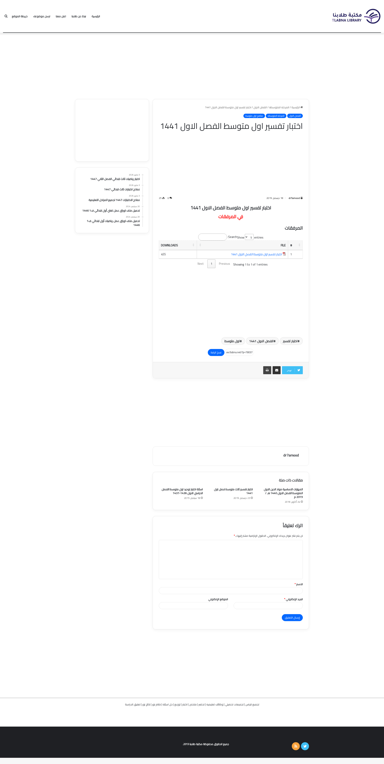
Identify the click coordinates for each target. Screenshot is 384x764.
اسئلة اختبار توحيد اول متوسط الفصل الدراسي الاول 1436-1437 (182, 491)
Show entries (250, 237)
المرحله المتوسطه (279, 107)
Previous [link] (224, 264)
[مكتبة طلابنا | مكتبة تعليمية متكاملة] (356, 16)
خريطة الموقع (20, 16)
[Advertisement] (192, 65)
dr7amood (294, 198)
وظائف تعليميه (214, 704)
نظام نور (156, 704)
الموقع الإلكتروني (218, 599)
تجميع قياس (252, 704)
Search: (232, 237)
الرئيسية (96, 16)
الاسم (299, 584)
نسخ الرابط (216, 352)
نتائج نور (146, 704)
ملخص (193, 704)
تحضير (201, 704)
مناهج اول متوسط (254, 116)
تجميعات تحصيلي (234, 704)
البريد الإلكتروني (293, 599)
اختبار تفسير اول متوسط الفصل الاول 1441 (256, 254)
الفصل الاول (260, 107)
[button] (299, 245)
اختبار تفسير (290, 341)
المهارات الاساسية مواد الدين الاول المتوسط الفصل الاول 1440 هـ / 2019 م (283, 493)
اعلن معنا (61, 16)
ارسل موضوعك (41, 16)
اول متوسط (232, 341)
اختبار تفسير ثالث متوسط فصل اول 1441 (233, 491)
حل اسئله (168, 704)
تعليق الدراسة (132, 704)
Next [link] (201, 264)
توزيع (177, 704)
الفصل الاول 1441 (261, 341)
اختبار (184, 704)
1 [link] (211, 264)
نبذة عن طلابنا (79, 16)
